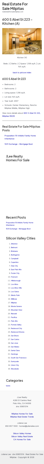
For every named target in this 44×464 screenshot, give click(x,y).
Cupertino (15, 262)
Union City (15, 365)
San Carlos (15, 339)
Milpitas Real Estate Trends (22, 417)
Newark (14, 314)
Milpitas (14, 303)
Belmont (14, 247)
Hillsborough (16, 281)
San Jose (14, 343)
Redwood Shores (17, 332)
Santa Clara (15, 350)
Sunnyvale (15, 361)
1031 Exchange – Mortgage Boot (18, 229)
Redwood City (16, 328)
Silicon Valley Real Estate (22, 436)
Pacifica (14, 317)
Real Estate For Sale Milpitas (15, 6)
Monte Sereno (16, 306)
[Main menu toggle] (39, 7)
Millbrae (14, 299)
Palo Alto (14, 321)
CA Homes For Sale (22, 439)
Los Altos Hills (16, 288)
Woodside (15, 369)
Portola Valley (16, 325)
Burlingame (15, 255)
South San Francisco (19, 358)
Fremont (14, 277)
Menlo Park (15, 295)
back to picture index (22, 72)
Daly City (14, 266)
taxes (8, 386)
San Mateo (15, 347)
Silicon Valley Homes (22, 433)
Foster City (15, 273)
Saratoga (14, 354)
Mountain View (16, 310)
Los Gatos (15, 292)
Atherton (14, 244)
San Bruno (15, 336)
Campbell (14, 259)
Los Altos (14, 284)
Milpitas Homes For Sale (22, 414)
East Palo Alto (16, 270)
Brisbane (14, 251)
